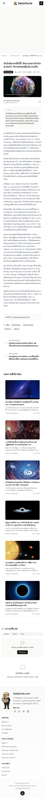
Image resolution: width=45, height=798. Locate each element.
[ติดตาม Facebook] (15, 711)
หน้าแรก (4, 56)
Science (8, 329)
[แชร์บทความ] (40, 101)
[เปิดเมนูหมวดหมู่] (4, 3)
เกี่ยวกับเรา (5, 722)
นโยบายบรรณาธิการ (9, 758)
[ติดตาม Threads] (28, 711)
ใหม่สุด (14, 634)
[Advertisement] (22, 30)
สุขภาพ (4, 775)
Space (16, 329)
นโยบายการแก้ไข (8, 754)
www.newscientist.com (21, 317)
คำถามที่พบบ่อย (7, 729)
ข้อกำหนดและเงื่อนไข (9, 747)
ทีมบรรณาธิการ (7, 726)
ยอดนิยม (6, 634)
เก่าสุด (22, 634)
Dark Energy (28, 325)
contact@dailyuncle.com (22, 788)
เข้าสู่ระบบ (22, 652)
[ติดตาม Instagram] (23, 711)
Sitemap (5, 733)
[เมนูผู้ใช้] (41, 3)
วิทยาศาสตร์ (15, 56)
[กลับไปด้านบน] (22, 793)
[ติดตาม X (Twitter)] (19, 711)
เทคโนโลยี (5, 768)
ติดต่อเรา (5, 743)
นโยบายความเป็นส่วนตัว (10, 750)
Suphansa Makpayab (13, 100)
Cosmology (16, 325)
